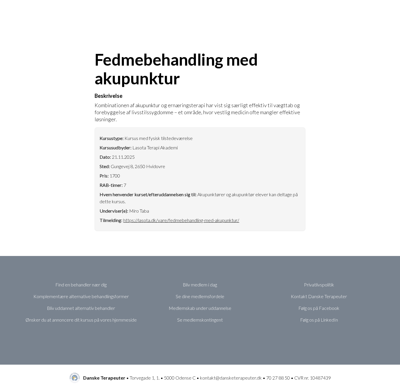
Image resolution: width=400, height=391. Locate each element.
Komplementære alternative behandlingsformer (81, 296)
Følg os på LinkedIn (319, 319)
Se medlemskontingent (200, 319)
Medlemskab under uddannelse (200, 308)
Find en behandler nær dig (81, 284)
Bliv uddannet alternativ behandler (81, 308)
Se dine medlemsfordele (200, 296)
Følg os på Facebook (318, 308)
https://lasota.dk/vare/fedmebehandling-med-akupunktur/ (181, 220)
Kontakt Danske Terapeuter (319, 296)
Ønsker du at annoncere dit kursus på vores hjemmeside (81, 319)
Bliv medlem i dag (200, 284)
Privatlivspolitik (319, 284)
